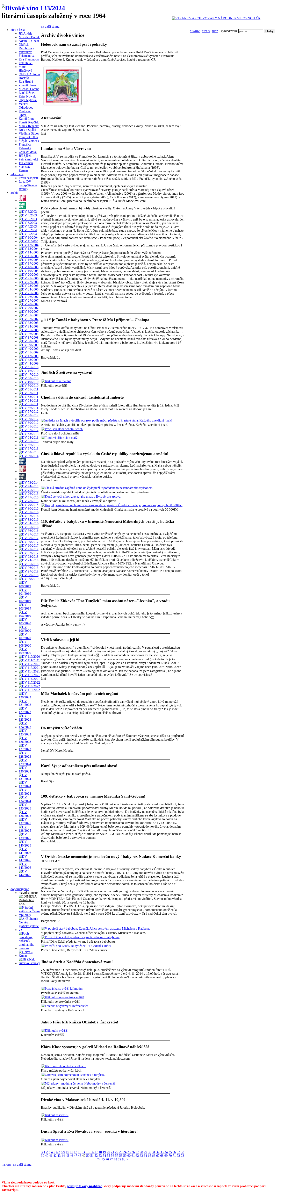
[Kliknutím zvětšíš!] (55, 1030)
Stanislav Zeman (24, 168)
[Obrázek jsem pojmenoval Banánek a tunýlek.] (73, 1075)
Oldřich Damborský (26, 46)
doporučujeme (19, 889)
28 (141, 1152)
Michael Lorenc (29, 89)
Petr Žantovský (28, 159)
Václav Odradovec (26, 105)
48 (79, 1155)
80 (123, 1159)
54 (104, 1155)
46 (71, 1155)
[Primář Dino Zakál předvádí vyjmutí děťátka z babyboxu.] (81, 937)
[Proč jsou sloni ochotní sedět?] (62, 429)
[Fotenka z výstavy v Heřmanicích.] (65, 1006)
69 (166, 1155)
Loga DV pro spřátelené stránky (28, 185)
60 (129, 1155)
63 (141, 1155)
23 (120, 1152)
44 (63, 1155)
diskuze (195, 31)
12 (75, 1152)
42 (55, 1155)
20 (108, 1152)
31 (153, 1152)
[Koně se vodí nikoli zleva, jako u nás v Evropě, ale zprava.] (81, 496)
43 (59, 1155)
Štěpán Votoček (29, 141)
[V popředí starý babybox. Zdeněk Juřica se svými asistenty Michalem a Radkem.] (96, 928)
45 (67, 1155)
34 (166, 1152)
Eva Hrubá (26, 81)
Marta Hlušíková (25, 68)
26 (133, 1152)
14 (83, 1152)
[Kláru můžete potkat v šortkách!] (64, 1066)
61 (133, 1155)
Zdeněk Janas (27, 85)
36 (174, 1152)
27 (137, 1152)
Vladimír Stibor (29, 133)
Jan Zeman (26, 163)
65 (149, 1155)
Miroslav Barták (29, 37)
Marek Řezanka (29, 126)
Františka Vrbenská (25, 146)
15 (87, 1152)
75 (103, 1159)
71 (174, 1155)
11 (71, 1152)
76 (107, 1159)
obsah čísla (17, 29)
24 (125, 1152)
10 (67, 1152)
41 (50, 1155)
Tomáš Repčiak (29, 122)
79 (119, 1159)
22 (116, 1152)
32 (157, 1152)
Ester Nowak (27, 96)
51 (92, 1155)
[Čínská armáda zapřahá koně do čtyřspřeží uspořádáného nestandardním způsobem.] (97, 488)
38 (182, 1152)
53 (100, 1155)
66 (153, 1155)
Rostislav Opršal (25, 113)
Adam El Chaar (29, 41)
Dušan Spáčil (27, 129)
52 (96, 1155)
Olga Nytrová (28, 100)
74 (99, 1159)
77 (111, 1159)
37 (178, 1152)
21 (112, 1152)
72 (178, 1155)
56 (112, 1155)
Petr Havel (26, 63)
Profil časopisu (28, 178)
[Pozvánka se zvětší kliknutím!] (63, 988)
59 (125, 1155)
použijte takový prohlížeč (84, 1186)
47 (75, 1155)
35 (170, 1152)
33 (162, 1152)
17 (96, 1152)
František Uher (28, 137)
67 (157, 1155)
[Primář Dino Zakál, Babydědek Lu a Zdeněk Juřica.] (77, 946)
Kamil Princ (26, 118)
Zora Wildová (28, 152)
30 (149, 1152)
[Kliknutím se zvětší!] (56, 381)
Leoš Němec (27, 92)
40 (46, 1155)
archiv (206, 31)
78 (115, 1159)
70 (170, 1155)
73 (182, 1155)
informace (16, 174)
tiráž (215, 31)
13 (79, 1152)
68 (162, 1155)
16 (92, 1152)
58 (120, 1155)
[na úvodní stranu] (33, 8)
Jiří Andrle (25, 33)
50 (87, 1155)
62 (137, 1155)
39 (42, 1155)
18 (100, 1152)
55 (108, 1155)
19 (104, 1152)
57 (116, 1155)
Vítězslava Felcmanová (27, 53)
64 (145, 1155)
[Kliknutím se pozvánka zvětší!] (63, 997)
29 (145, 1152)
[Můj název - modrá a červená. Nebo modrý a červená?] (78, 1083)
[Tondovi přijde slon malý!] (60, 437)
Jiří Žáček (25, 155)
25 (129, 1152)
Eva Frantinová (29, 59)
